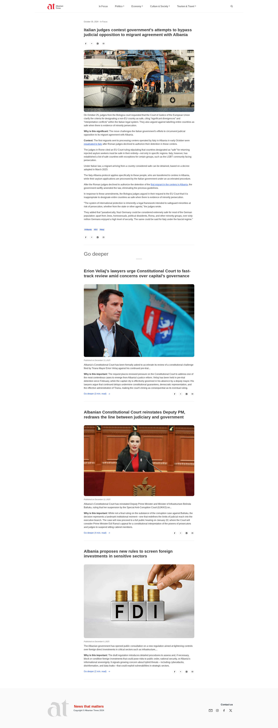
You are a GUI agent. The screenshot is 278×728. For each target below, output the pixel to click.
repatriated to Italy (93, 144)
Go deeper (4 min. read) (96, 533)
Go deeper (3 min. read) (96, 393)
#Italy (102, 230)
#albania (88, 230)
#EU (95, 230)
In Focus (103, 22)
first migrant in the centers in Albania (169, 184)
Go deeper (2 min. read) (96, 671)
